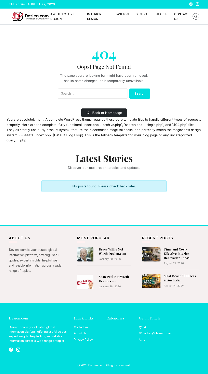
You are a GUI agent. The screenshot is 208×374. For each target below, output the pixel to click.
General (142, 14)
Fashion (122, 14)
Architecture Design (62, 16)
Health (162, 14)
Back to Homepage (106, 113)
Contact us (181, 16)
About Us (80, 333)
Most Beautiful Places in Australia (180, 278)
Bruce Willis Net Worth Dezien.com (112, 251)
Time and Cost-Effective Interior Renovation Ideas (177, 253)
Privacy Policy (83, 339)
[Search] (196, 16)
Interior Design (94, 16)
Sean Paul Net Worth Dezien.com (114, 279)
